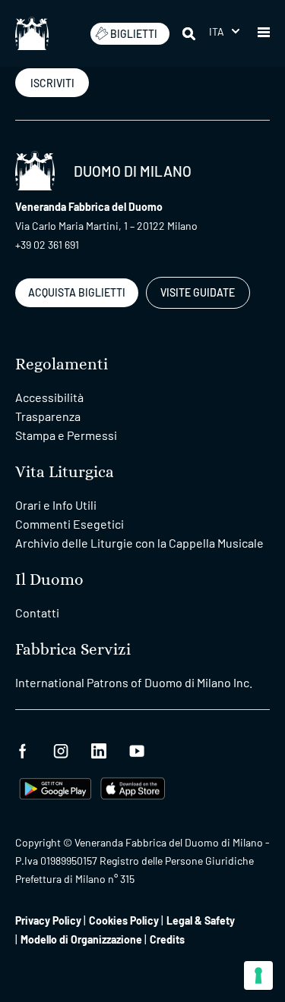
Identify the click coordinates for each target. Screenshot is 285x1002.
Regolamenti (61, 364)
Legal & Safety (200, 920)
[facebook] (22, 749)
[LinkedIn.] (98, 749)
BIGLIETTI (133, 33)
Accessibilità (49, 397)
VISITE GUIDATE (197, 292)
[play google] (55, 787)
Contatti (37, 612)
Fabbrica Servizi (73, 650)
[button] (224, 31)
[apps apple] (132, 787)
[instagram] (60, 749)
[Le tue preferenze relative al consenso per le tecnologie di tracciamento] (258, 975)
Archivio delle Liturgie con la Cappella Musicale (139, 543)
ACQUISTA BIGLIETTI (76, 292)
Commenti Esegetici (69, 524)
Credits (167, 939)
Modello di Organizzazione (81, 939)
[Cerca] (190, 33)
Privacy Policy (48, 920)
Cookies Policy (124, 920)
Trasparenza (48, 416)
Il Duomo (49, 580)
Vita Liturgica (64, 472)
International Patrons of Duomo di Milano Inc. (133, 682)
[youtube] (136, 749)
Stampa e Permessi (66, 435)
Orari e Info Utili (56, 505)
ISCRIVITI (52, 83)
